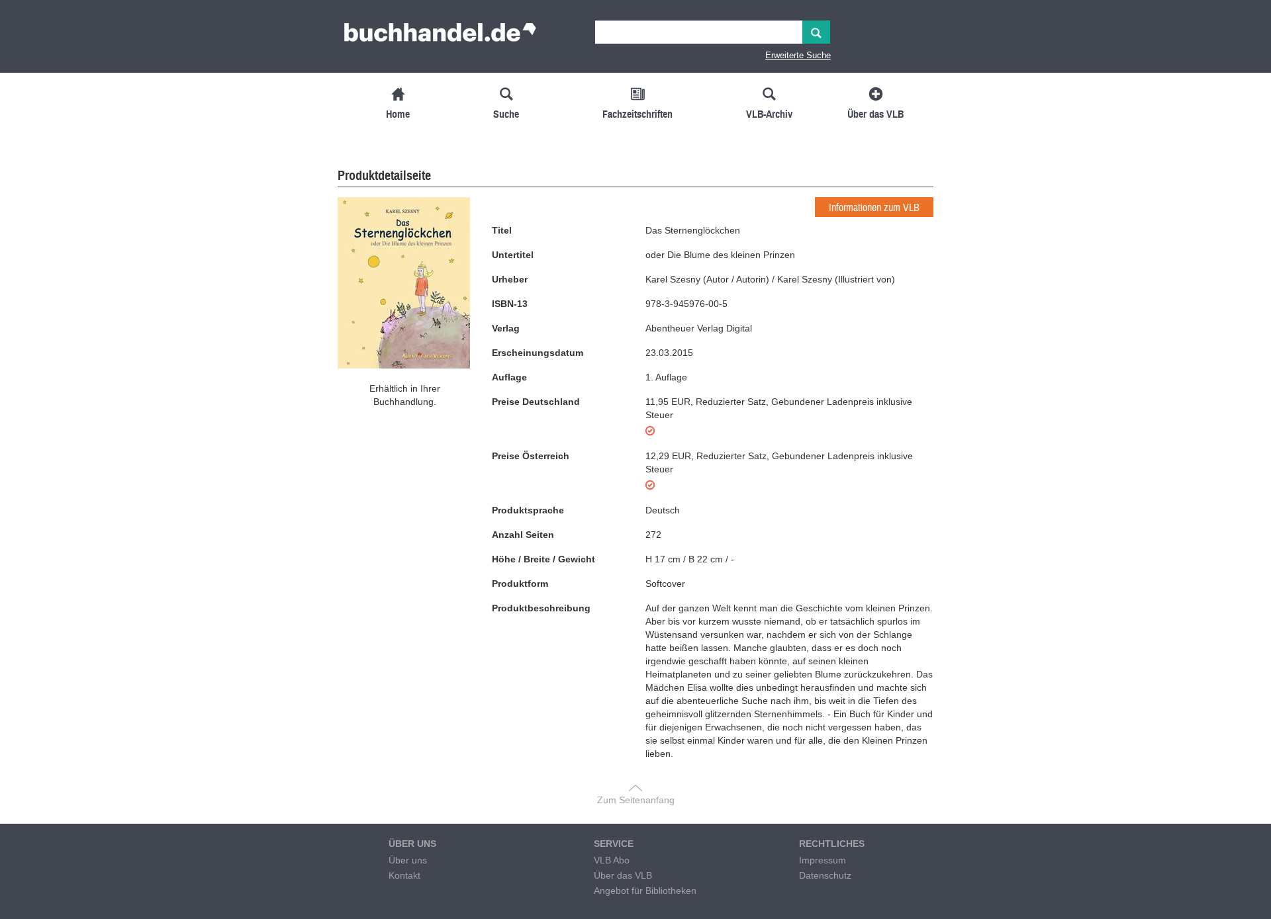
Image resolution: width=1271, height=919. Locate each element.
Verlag (506, 328)
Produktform (520, 583)
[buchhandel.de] (440, 36)
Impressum (822, 860)
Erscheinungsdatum (537, 352)
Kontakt (404, 875)
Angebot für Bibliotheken (645, 890)
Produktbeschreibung (541, 608)
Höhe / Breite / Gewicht (543, 559)
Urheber (510, 279)
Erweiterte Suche (798, 55)
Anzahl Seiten (523, 534)
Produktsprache (528, 510)
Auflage (509, 377)
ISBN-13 (510, 303)
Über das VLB (623, 875)
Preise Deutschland (536, 401)
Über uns (408, 860)
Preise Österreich (530, 456)
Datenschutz (825, 875)
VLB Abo (612, 860)
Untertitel (513, 254)
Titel (502, 230)
